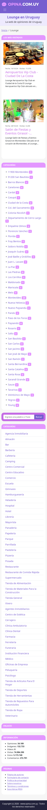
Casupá (12, 197)
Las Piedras (14, 272)
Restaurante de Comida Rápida (22, 572)
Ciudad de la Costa (18, 202)
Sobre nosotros (14, 783)
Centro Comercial (14, 466)
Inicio (4, 30)
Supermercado (13, 577)
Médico (9, 658)
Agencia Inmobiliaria (16, 433)
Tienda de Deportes (16, 690)
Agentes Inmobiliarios (17, 609)
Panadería (11, 527)
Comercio (10, 478)
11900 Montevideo (18, 172)
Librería (9, 516)
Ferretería (10, 642)
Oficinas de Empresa (16, 664)
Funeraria (10, 647)
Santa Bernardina (17, 364)
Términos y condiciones (18, 786)
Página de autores (15, 774)
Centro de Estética (15, 614)
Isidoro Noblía (16, 246)
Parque (9, 539)
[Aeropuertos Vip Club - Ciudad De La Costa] (23, 53)
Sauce (11, 384)
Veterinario (11, 715)
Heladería (10, 500)
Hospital (9, 505)
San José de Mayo (17, 354)
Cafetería (10, 455)
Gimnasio (10, 489)
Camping (10, 461)
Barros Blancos (16, 182)
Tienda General (13, 598)
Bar (7, 444)
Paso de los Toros (17, 318)
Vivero (8, 603)
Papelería (10, 533)
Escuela (9, 483)
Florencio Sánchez (18, 231)
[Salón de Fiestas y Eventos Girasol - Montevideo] (23, 110)
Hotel (8, 511)
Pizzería (9, 555)
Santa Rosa (14, 374)
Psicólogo (10, 675)
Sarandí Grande (16, 379)
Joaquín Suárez (16, 251)
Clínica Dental (12, 631)
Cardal (11, 192)
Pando (11, 313)
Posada (9, 561)
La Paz (11, 267)
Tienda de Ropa (13, 710)
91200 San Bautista (18, 177)
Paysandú (13, 323)
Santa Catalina (16, 369)
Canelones (13, 187)
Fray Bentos (14, 241)
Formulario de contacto (18, 777)
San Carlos (14, 343)
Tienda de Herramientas (18, 695)
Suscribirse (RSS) (14, 789)
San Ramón (14, 359)
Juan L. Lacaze (15, 261)
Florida (12, 236)
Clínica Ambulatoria (16, 625)
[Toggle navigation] (4, 9)
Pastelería (10, 550)
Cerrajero (10, 620)
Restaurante (12, 566)
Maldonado (14, 282)
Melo (10, 292)
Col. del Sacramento (19, 207)
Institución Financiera (17, 653)
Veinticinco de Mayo (19, 394)
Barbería (10, 450)
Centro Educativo (14, 472)
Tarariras (13, 389)
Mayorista (10, 522)
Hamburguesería (14, 494)
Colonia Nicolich (17, 212)
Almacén (10, 439)
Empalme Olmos (17, 226)
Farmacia (10, 636)
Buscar (39, 417)
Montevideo (14, 297)
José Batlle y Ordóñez (19, 256)
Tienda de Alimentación (18, 583)
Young (11, 405)
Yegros (11, 400)
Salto (10, 333)
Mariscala (13, 287)
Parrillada (10, 544)
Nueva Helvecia (16, 302)
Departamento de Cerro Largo (24, 218)
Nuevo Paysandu (17, 308)
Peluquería (11, 670)
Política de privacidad (17, 780)
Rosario (12, 328)
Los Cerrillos (14, 277)
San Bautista (15, 338)
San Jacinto (14, 348)
